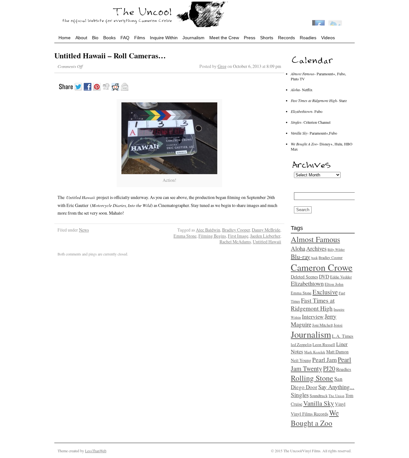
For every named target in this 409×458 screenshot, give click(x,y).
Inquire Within (164, 37)
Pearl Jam (324, 360)
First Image (238, 236)
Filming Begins (212, 236)
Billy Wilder (336, 249)
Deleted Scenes (304, 277)
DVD (324, 276)
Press (249, 37)
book (314, 257)
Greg (222, 66)
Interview (313, 316)
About (81, 37)
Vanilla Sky (318, 403)
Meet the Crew (224, 37)
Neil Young (301, 360)
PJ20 (329, 368)
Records (286, 37)
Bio (95, 37)
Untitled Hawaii (267, 242)
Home (64, 37)
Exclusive (325, 291)
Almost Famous (315, 239)
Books (109, 37)
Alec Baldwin (208, 230)
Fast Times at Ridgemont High (313, 304)
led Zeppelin (301, 344)
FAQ (124, 37)
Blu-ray (300, 256)
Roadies (308, 37)
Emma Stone (185, 236)
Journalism (193, 37)
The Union (336, 395)
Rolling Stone (312, 378)
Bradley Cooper (236, 230)
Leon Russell (324, 344)
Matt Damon (337, 352)
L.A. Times (342, 336)
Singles (300, 395)
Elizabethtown (307, 283)
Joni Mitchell (322, 325)
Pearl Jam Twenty (321, 364)
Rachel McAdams (235, 242)
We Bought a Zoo (315, 418)
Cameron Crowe (321, 267)
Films (139, 37)
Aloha (298, 248)
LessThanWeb (95, 450)
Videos (328, 37)
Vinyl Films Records (309, 414)
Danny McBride (266, 230)
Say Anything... (336, 387)
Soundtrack (319, 395)
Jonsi (338, 325)
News (84, 230)
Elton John (334, 284)
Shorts (266, 37)
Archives (316, 248)
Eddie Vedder (341, 276)
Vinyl (340, 404)
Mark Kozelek (314, 352)
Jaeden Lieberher (265, 236)
